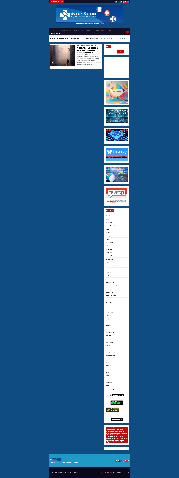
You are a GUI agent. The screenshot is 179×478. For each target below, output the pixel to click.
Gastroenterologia (111, 266)
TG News (108, 372)
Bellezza (108, 229)
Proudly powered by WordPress (57, 472)
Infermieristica (110, 282)
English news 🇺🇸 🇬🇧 (99, 30)
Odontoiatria (109, 312)
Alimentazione (109, 216)
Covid (107, 239)
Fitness (107, 262)
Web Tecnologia (110, 389)
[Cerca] (120, 51)
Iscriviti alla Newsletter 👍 (116, 472)
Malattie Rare (109, 292)
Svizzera (108, 369)
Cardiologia (109, 232)
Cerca (108, 46)
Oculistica (108, 309)
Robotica (108, 349)
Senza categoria (110, 355)
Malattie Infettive (110, 289)
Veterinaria (109, 382)
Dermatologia (109, 242)
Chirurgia (108, 236)
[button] (124, 32)
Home (52, 30)
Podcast (108, 329)
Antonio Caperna (90, 54)
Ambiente (79, 45)
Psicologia (108, 339)
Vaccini (108, 379)
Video (107, 385)
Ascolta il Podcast (78, 30)
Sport (107, 362)
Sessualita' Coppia (111, 359)
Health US (108, 279)
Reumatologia (109, 342)
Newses (69, 472)
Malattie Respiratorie (87, 45)
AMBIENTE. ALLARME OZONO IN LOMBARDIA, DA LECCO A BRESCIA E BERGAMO (88, 50)
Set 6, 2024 (81, 54)
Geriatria (108, 272)
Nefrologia (108, 299)
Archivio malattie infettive (64, 30)
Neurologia (109, 302)
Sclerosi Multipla (110, 352)
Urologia (108, 375)
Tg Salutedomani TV (56, 33)
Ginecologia (109, 276)
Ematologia (109, 249)
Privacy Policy (110, 30)
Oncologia (108, 316)
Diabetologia (109, 246)
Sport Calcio (109, 365)
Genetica (108, 269)
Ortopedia (108, 319)
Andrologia (109, 222)
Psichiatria (108, 336)
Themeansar (76, 472)
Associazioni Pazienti (111, 226)
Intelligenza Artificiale (111, 286)
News (94, 45)
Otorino (108, 322)
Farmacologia (109, 259)
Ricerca (108, 345)
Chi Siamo (89, 30)
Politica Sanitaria (110, 332)
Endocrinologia (110, 252)
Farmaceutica (109, 256)
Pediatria (108, 325)
